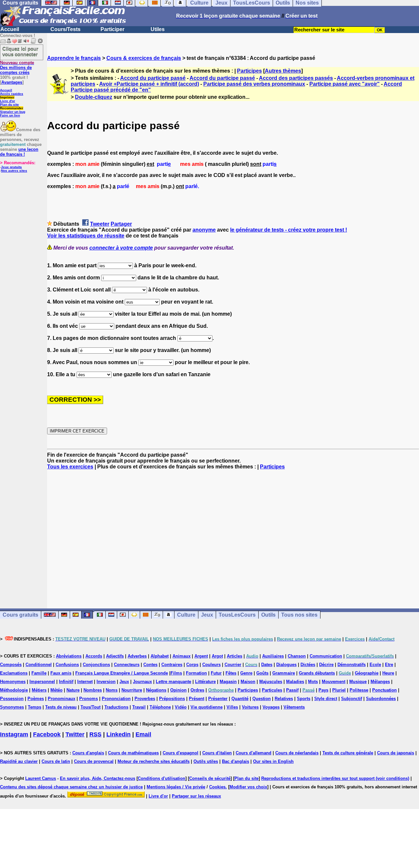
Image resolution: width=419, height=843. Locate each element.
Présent (196, 698)
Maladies (295, 681)
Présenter (218, 698)
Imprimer (7, 97)
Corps (192, 664)
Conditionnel (39, 664)
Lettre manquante (173, 681)
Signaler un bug (12, 112)
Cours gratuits (20, 615)
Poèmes (35, 698)
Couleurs (211, 664)
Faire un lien (10, 115)
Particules (272, 690)
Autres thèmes (283, 71)
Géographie (366, 673)
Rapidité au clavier (19, 761)
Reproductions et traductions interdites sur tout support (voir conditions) (335, 778)
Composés (11, 664)
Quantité (239, 698)
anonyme (204, 230)
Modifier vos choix (248, 786)
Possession (12, 698)
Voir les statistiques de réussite (85, 235)
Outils (268, 615)
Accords (93, 656)
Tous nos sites (299, 615)
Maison (248, 681)
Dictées (308, 664)
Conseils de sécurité (209, 778)
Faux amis (60, 673)
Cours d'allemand (253, 752)
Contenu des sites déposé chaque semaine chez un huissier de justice (71, 786)
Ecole (375, 664)
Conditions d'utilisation (161, 778)
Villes (232, 707)
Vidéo (181, 707)
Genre (246, 673)
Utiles (158, 29)
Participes (249, 71)
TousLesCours (237, 615)
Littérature (205, 681)
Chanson (297, 656)
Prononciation (116, 698)
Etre (389, 664)
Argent (201, 656)
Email (143, 734)
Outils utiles (205, 761)
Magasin (228, 681)
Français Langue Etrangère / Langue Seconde (121, 673)
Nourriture (131, 690)
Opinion (178, 690)
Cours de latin (56, 761)
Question (261, 698)
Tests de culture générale (347, 752)
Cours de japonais (395, 752)
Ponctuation (384, 690)
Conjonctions (96, 664)
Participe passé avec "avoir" (344, 84)
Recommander (11, 108)
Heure (388, 673)
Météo (56, 690)
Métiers (39, 690)
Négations (156, 690)
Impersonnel (42, 681)
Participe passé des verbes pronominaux (254, 84)
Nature (73, 690)
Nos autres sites (14, 170)
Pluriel (339, 690)
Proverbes (145, 698)
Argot (217, 656)
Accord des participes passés (296, 78)
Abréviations (69, 656)
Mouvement (333, 681)
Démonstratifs (351, 664)
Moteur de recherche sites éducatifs (154, 761)
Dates (266, 664)
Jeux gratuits (11, 167)
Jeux (207, 615)
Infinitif (66, 681)
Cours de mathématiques (133, 752)
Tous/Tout (90, 707)
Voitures (250, 707)
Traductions (116, 707)
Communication (326, 656)
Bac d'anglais (235, 761)
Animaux (182, 656)
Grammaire (283, 673)
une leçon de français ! (19, 152)
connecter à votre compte (121, 248)
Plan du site (9, 104)
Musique (358, 681)
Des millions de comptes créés (17, 67)
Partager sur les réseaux (196, 796)
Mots (313, 681)
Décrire (326, 664)
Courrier (233, 664)
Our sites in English (273, 761)
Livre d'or (7, 101)
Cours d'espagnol (180, 752)
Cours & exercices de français (143, 58)
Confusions (67, 664)
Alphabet (160, 656)
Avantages (11, 82)
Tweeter (99, 224)
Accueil (9, 29)
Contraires (171, 664)
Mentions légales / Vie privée (176, 786)
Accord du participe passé (153, 78)
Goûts (262, 673)
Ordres (197, 690)
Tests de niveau (61, 707)
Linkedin (118, 734)
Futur (216, 673)
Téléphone (160, 707)
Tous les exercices (70, 466)
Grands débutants (317, 673)
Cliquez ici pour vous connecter (20, 51)
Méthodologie (14, 690)
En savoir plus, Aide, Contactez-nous (97, 778)
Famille (38, 673)
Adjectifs (115, 656)
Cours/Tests (65, 29)
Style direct (325, 698)
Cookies (217, 786)
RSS (95, 734)
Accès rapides (11, 94)
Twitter (74, 734)
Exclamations (13, 673)
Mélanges (380, 681)
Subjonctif (351, 698)
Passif (292, 690)
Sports (303, 698)
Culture (186, 615)
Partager (121, 224)
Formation (196, 673)
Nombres (92, 690)
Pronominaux (61, 698)
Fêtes (231, 673)
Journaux (142, 681)
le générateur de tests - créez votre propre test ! (288, 230)
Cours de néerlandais (297, 752)
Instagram (14, 734)
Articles (234, 656)
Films (176, 673)
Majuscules (270, 681)
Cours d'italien (217, 752)
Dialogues (286, 664)
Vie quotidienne (207, 707)
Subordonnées (381, 698)
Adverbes (137, 656)
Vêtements (294, 707)
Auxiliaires (273, 656)
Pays (323, 690)
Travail (139, 707)
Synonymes (12, 707)
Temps (34, 707)
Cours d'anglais (88, 752)
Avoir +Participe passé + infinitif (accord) (149, 84)
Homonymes (13, 681)
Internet (85, 681)
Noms (112, 690)
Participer (112, 29)
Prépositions (172, 698)
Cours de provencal (94, 761)
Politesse (359, 690)
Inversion (106, 681)
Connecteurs (126, 664)
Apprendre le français (74, 58)
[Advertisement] (233, 533)
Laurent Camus (40, 778)
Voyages (271, 707)
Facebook (47, 734)
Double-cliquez (93, 97)
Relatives (284, 698)
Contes (150, 664)
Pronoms (88, 698)
